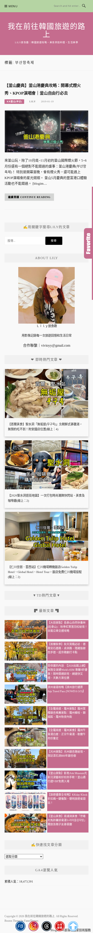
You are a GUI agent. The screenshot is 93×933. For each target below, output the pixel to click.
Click (88, 243)
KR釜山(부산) (14, 101)
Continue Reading (35, 197)
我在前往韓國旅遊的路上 (47, 30)
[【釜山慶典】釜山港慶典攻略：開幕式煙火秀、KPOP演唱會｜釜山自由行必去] (46, 131)
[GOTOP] (73, 926)
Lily (32, 101)
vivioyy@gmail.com (55, 345)
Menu (13, 6)
